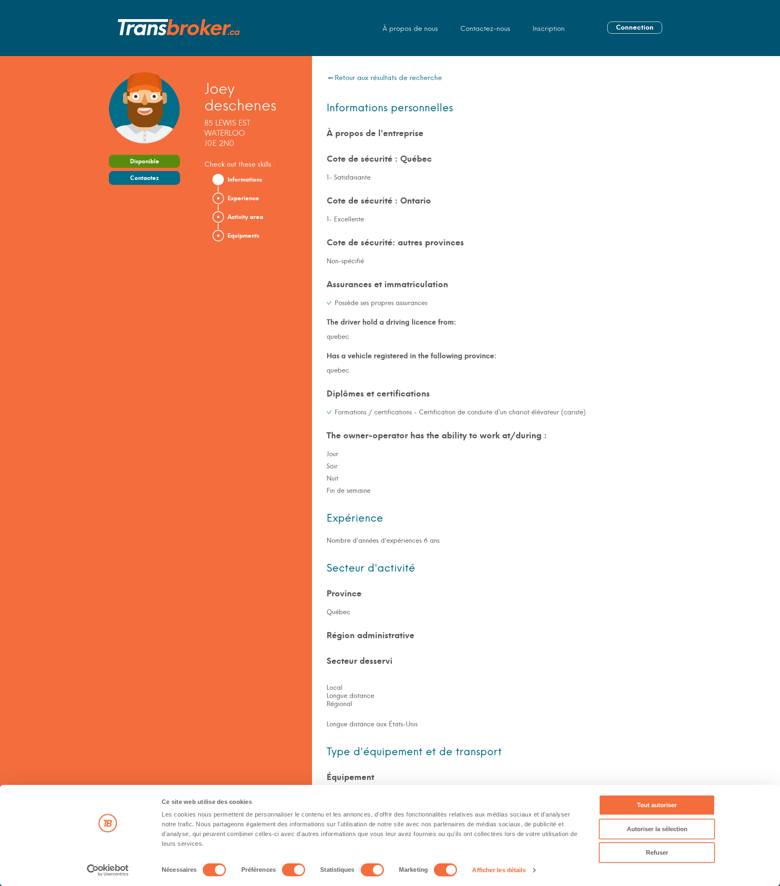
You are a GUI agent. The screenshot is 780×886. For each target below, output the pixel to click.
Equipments (243, 236)
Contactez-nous (485, 28)
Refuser (657, 852)
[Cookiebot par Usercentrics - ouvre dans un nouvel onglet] (107, 870)
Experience (243, 198)
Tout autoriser (657, 805)
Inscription (549, 28)
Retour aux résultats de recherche (388, 77)
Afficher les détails (499, 870)
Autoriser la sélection (657, 828)
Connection (635, 27)
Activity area (245, 217)
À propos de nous (410, 28)
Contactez (144, 178)
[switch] (293, 869)
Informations (245, 179)
